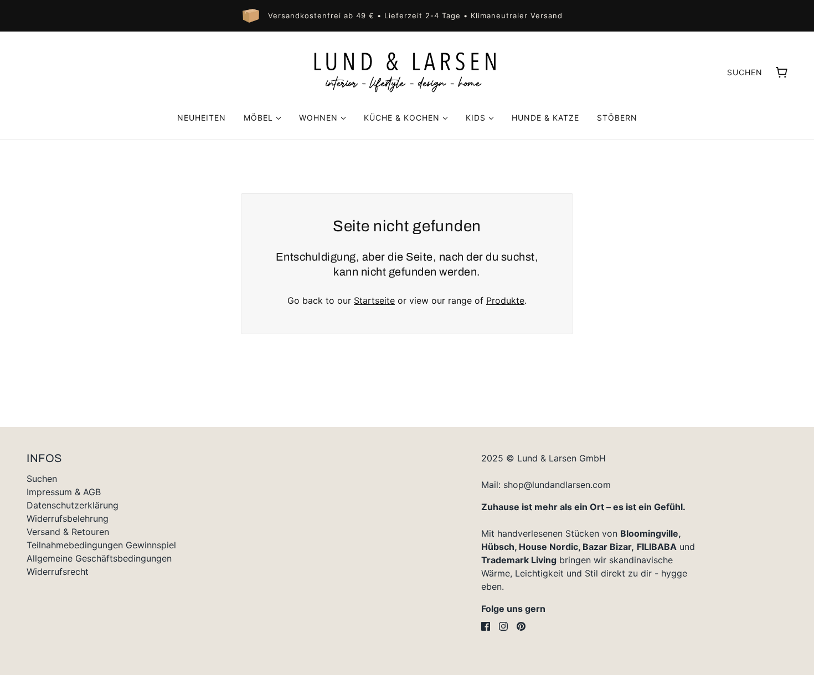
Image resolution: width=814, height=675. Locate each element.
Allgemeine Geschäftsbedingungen (99, 558)
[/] (407, 71)
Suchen (745, 72)
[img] (485, 626)
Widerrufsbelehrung (68, 518)
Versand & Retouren (68, 531)
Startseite (374, 300)
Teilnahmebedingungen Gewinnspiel (101, 545)
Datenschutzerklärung (73, 505)
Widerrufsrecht (58, 571)
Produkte (505, 300)
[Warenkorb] (781, 72)
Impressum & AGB (64, 491)
